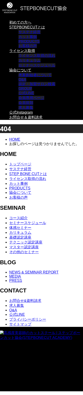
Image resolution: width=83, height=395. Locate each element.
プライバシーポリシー (27, 319)
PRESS (15, 281)
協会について (20, 70)
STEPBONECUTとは (27, 27)
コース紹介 (18, 218)
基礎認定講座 (20, 237)
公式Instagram (21, 112)
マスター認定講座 (24, 247)
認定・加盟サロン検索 (36, 84)
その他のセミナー (24, 252)
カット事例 (27, 37)
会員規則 (25, 103)
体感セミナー (20, 228)
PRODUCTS (29, 41)
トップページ (20, 164)
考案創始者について (35, 75)
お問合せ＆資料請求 (25, 117)
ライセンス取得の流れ (36, 56)
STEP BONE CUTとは (28, 174)
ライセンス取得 (22, 51)
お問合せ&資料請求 (25, 301)
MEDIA (15, 276)
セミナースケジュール (36, 65)
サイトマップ (20, 324)
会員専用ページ (31, 98)
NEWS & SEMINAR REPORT (34, 272)
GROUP (25, 89)
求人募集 (25, 107)
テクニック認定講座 (25, 242)
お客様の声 (27, 46)
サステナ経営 (29, 32)
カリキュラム (29, 60)
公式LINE (26, 93)
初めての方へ (20, 22)
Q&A (22, 80)
